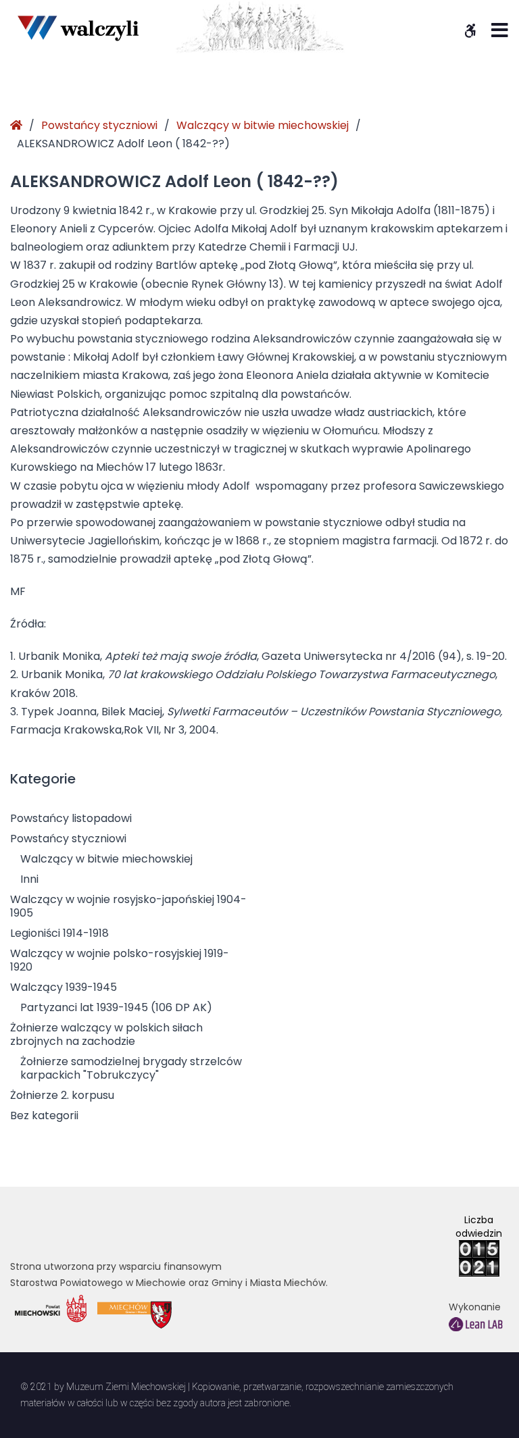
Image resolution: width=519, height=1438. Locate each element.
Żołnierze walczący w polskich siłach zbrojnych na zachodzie (106, 1034)
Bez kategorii (44, 1115)
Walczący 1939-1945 (63, 987)
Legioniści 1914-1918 (59, 933)
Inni (29, 879)
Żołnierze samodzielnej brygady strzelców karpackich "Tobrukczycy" (131, 1068)
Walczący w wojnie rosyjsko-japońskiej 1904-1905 (128, 906)
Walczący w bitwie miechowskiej (262, 125)
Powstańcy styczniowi (99, 125)
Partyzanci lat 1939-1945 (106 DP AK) (116, 1007)
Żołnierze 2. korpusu (62, 1095)
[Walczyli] (77, 28)
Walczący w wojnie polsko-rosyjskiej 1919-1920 (119, 960)
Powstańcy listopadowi (71, 818)
